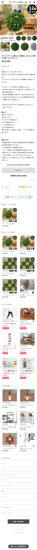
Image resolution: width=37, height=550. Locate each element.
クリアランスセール (6, 513)
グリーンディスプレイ (7, 485)
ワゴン (3, 480)
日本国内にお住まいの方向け (18, 175)
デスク (3, 469)
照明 (2, 491)
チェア (3, 463)
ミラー (3, 502)
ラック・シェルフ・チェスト (8, 474)
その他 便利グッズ (6, 507)
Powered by (16, 532)
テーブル (3, 496)
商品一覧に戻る (18, 522)
